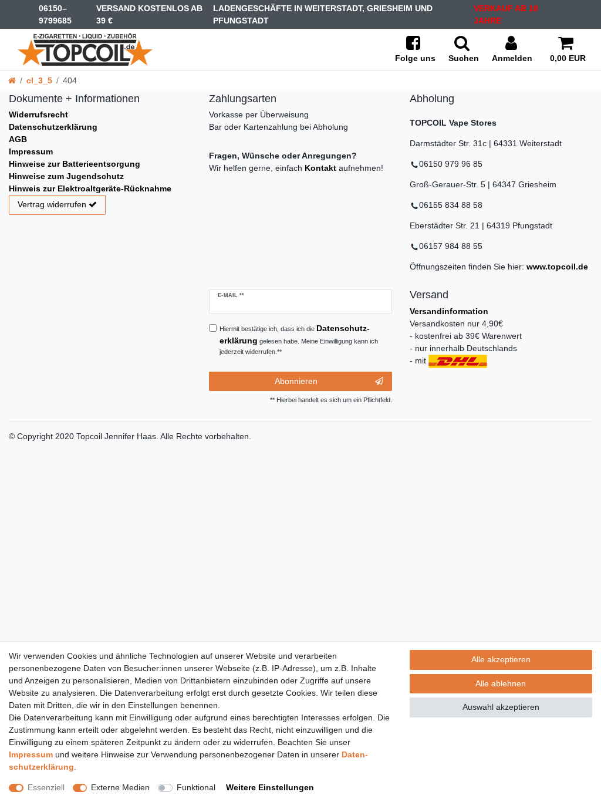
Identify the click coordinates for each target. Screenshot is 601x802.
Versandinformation (449, 311)
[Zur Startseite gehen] (12, 80)
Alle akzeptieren (501, 659)
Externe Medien (120, 787)
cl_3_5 (39, 80)
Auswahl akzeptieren (500, 707)
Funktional (196, 787)
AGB (18, 139)
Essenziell (46, 787)
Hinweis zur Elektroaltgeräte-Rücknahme (90, 188)
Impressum (31, 151)
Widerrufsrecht (38, 114)
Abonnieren (296, 381)
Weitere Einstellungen (270, 787)
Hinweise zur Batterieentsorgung (74, 164)
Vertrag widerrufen (52, 204)
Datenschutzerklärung (53, 127)
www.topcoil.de (557, 266)
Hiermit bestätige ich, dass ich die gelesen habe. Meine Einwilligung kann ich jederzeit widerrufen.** (299, 339)
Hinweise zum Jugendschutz (66, 176)
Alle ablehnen (500, 683)
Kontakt (320, 168)
